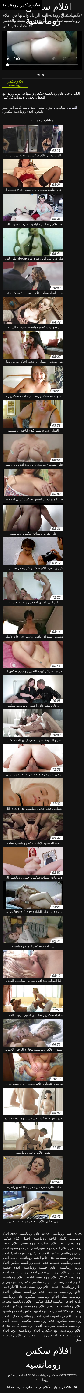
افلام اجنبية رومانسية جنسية (29, 1253)
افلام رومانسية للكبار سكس (53, 1301)
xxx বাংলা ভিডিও (68, 1375)
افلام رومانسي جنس (53, 1272)
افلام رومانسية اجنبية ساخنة (52, 1282)
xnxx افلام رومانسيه (34, 1233)
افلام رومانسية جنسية (66, 1287)
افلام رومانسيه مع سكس (62, 1330)
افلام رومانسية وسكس (29, 1306)
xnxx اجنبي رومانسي (66, 1233)
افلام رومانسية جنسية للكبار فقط (26, 1287)
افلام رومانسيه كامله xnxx (22, 1325)
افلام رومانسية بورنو (17, 1282)
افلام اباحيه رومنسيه (24, 1248)
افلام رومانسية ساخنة (65, 1292)
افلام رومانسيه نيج (26, 1330)
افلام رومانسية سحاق (28, 1292)
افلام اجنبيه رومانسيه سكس (29, 1262)
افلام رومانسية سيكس (42, 1296)
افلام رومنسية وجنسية (41, 1335)
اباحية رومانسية (44, 1238)
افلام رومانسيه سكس (18, 111)
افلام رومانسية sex (23, 1272)
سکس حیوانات (48, 1375)
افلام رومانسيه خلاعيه (26, 1316)
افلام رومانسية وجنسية (65, 1306)
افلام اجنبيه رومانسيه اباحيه (30, 1258)
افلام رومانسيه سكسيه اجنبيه (33, 1321)
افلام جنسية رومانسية (39, 1267)
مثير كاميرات (18, 107)
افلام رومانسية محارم (18, 1301)
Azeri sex (30, 1375)
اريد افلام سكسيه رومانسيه (44, 1243)
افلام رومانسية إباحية (41, 1277)
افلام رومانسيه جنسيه (57, 1316)
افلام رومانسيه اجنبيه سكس (43, 1311)
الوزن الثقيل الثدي (41, 107)
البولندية (60, 107)
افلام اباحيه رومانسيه (53, 1248)
